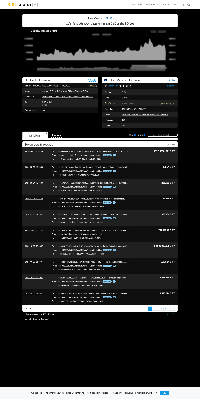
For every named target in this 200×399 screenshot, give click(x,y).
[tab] (35, 135)
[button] (188, 4)
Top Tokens (136, 5)
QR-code (92, 80)
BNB (131, 134)
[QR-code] (110, 18)
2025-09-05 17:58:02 (34, 293)
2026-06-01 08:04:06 (34, 151)
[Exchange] (114, 155)
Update (172, 80)
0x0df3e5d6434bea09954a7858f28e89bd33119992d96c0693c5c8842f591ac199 (77, 96)
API (174, 5)
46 (174, 308)
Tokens (140, 134)
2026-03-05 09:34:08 (34, 198)
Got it (164, 393)
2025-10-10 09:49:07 (34, 277)
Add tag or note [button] (166, 103)
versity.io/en (113, 85)
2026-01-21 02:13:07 (34, 214)
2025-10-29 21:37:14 (34, 261)
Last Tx (165, 5)
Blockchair (45, 319)
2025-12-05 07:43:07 (34, 246)
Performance (152, 5)
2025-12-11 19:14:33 (34, 230)
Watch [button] (93, 86)
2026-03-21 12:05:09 (34, 182)
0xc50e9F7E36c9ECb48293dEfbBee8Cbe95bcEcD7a (65, 91)
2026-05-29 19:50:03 (34, 167)
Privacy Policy (150, 393)
